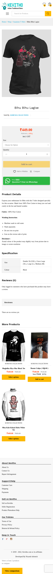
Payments (5, 492)
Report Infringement (9, 474)
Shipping (5, 489)
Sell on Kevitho (7, 503)
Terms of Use (6, 521)
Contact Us (5, 471)
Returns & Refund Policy (10, 528)
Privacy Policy (7, 525)
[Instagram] (11, 539)
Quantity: (6, 150)
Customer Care (7, 485)
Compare (37, 171)
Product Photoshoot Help (10, 510)
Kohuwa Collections (19, 115)
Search (48, 13)
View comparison (12, 571)
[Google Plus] (7, 539)
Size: (5, 140)
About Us (5, 467)
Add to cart (26, 164)
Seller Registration (8, 507)
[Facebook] (3, 539)
